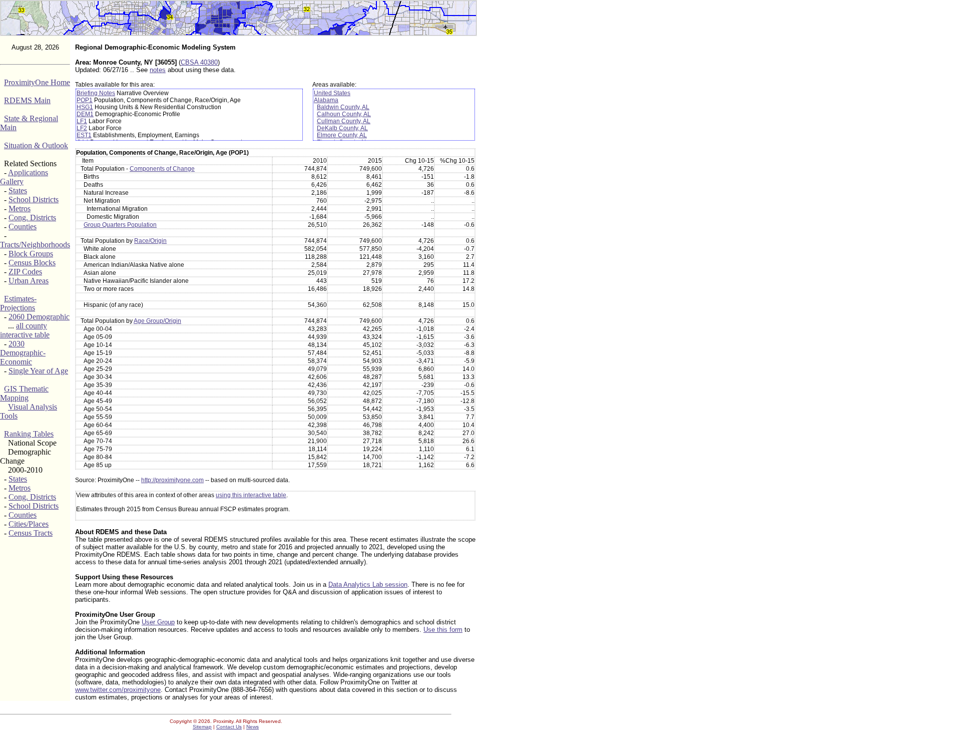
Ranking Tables (29, 434)
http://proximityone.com (172, 480)
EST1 (84, 135)
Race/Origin (150, 240)
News (252, 726)
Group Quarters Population (120, 224)
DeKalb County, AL (342, 128)
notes (158, 70)
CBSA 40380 (199, 62)
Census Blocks (32, 262)
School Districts (34, 199)
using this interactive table (251, 495)
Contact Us (229, 726)
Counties (23, 226)
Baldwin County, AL (343, 107)
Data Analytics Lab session (367, 584)
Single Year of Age (38, 370)
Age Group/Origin (157, 320)
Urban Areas (29, 280)
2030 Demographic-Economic (23, 352)
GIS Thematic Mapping (24, 393)
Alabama (326, 100)
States (18, 190)
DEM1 (85, 114)
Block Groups (31, 253)
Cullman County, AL (343, 121)
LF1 (82, 121)
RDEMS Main (27, 100)
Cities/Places (29, 524)
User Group (158, 622)
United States (332, 93)
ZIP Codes (25, 271)
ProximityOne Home (37, 82)
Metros (20, 208)
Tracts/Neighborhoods (35, 244)
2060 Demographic (39, 316)
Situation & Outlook (36, 145)
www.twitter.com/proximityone (118, 689)
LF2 (82, 128)
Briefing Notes (96, 93)
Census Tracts (31, 533)
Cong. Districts (32, 217)
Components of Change (162, 168)
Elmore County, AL (342, 135)
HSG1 (85, 107)
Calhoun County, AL (344, 114)
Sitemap (202, 726)
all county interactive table (25, 330)
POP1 (85, 100)
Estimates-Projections (18, 303)
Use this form (442, 629)
